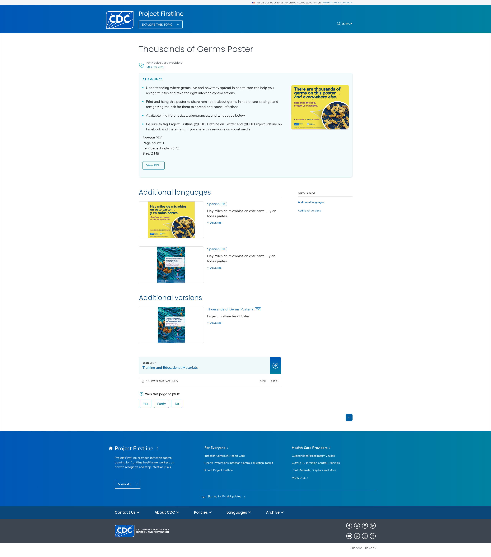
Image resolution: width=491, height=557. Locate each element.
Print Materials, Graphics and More (314, 470)
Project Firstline (161, 14)
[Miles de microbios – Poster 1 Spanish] (171, 219)
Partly (161, 404)
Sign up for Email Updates (224, 496)
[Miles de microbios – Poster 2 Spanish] (171, 264)
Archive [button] (273, 512)
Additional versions (309, 210)
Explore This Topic (157, 25)
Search (346, 23)
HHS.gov (356, 548)
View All (125, 484)
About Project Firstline (218, 470)
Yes (145, 404)
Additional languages (311, 202)
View (149, 165)
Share (274, 381)
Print (263, 381)
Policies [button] (201, 512)
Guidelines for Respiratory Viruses (313, 456)
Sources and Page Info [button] (162, 381)
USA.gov (370, 548)
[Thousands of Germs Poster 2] (171, 325)
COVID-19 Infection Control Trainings (316, 463)
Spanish (213, 204)
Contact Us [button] (126, 512)
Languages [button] (237, 512)
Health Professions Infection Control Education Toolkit (238, 463)
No (177, 404)
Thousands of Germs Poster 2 (230, 309)
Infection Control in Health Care (224, 456)
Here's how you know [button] (336, 2)
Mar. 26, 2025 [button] (155, 67)
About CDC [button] (165, 512)
